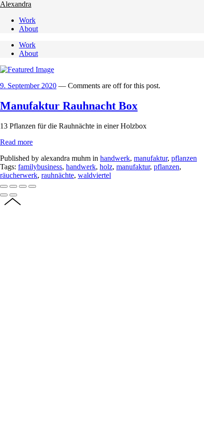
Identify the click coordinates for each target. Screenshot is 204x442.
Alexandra (15, 4)
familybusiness (40, 167)
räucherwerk (18, 175)
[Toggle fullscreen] (23, 186)
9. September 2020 (28, 86)
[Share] (13, 186)
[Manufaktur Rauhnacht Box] (27, 69)
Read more (16, 142)
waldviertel (94, 175)
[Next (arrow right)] (13, 194)
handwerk (115, 158)
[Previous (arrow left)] (4, 194)
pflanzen (184, 158)
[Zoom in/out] (32, 186)
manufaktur (150, 158)
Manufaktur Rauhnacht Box (69, 106)
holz (106, 167)
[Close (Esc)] (4, 186)
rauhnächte (57, 175)
